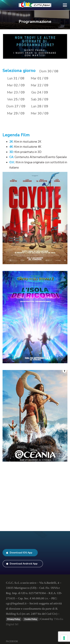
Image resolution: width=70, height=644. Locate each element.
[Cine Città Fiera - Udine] (35, 5)
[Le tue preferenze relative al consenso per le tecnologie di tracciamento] (64, 638)
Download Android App (24, 563)
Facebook (12, 641)
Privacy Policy (13, 619)
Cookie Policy (30, 619)
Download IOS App (21, 552)
